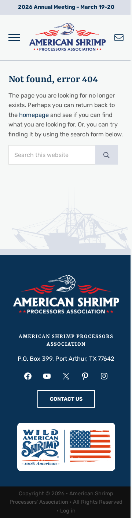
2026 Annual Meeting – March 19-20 (66, 7)
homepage (34, 114)
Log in (68, 510)
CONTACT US (66, 399)
